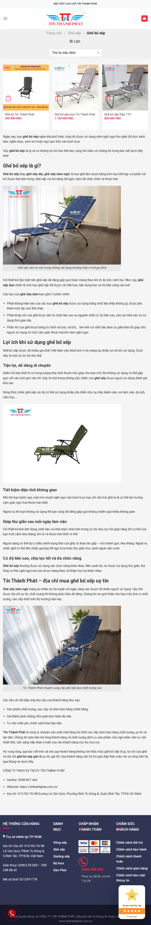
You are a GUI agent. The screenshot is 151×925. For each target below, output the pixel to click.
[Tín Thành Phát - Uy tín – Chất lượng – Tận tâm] (65, 18)
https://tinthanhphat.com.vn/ (39, 787)
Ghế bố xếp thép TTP (117, 114)
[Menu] (5, 18)
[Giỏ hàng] (144, 18)
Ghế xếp (74, 33)
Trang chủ (54, 33)
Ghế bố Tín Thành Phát (19, 114)
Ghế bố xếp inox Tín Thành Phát (74, 114)
